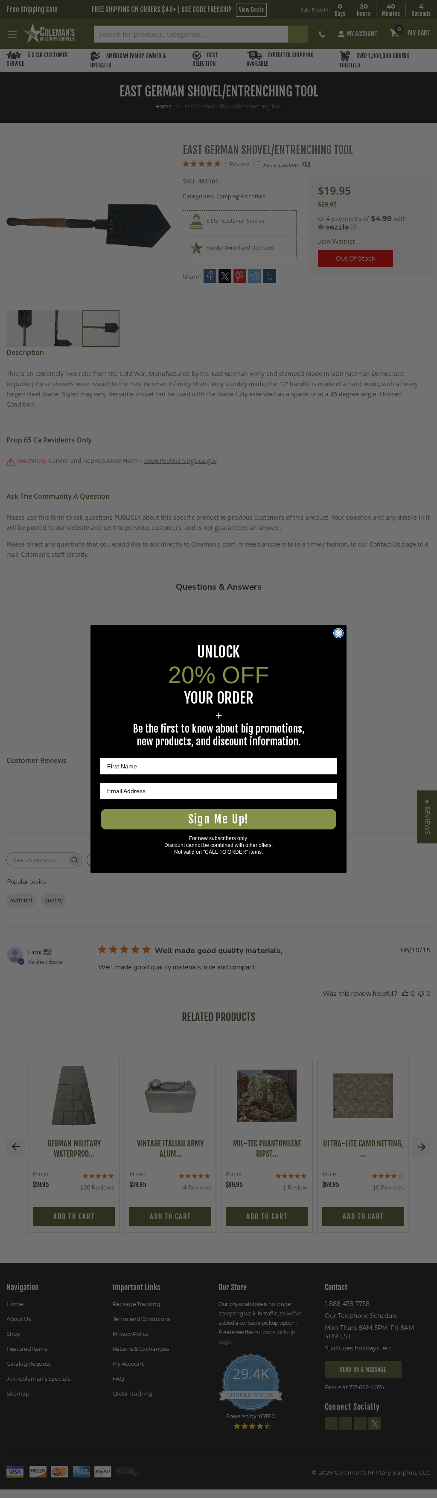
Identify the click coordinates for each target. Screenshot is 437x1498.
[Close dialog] (338, 633)
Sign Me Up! (218, 819)
